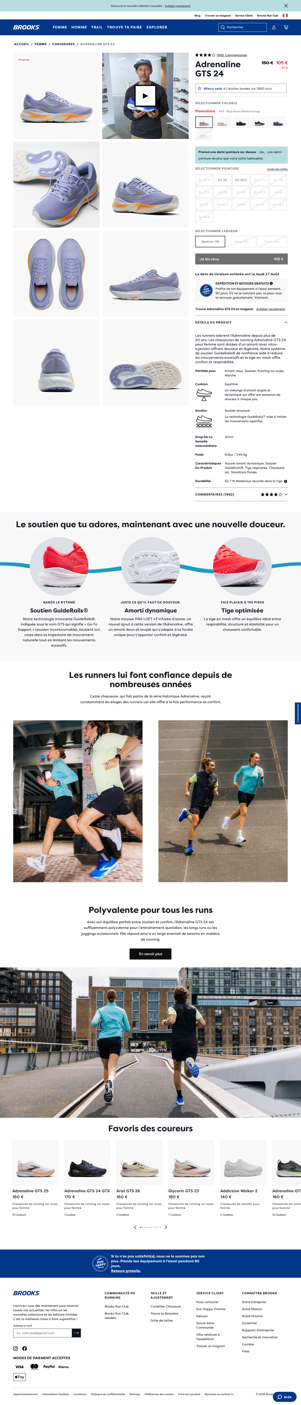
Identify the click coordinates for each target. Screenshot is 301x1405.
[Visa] (19, 1367)
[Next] (166, 1227)
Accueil (21, 44)
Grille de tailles (161, 1320)
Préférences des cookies (159, 1394)
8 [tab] (155, 1227)
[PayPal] (49, 1367)
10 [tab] (160, 1227)
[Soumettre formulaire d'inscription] (76, 1333)
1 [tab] (140, 1227)
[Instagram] (15, 1348)
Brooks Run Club (267, 15)
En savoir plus (150, 954)
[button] (56, 96)
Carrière (248, 1344)
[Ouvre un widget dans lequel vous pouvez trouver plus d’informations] (285, 1397)
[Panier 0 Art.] (286, 27)
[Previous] (135, 1227)
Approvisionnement (25, 1394)
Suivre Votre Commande (205, 1325)
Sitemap (134, 1394)
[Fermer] (286, 5)
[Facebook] (24, 1348)
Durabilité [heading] (203, 481)
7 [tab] (153, 1227)
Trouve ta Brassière (164, 1313)
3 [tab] (144, 1227)
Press (245, 1351)
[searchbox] (244, 27)
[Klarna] (63, 1367)
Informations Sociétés (55, 1394)
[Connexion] (274, 27)
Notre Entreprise (254, 1302)
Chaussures (63, 44)
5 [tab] (149, 1227)
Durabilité (249, 1323)
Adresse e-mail (22, 1325)
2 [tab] (142, 1227)
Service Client (244, 15)
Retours (202, 1316)
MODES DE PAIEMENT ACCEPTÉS (41, 1358)
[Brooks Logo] (47, 1294)
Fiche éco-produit (189, 1394)
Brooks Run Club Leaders (117, 1316)
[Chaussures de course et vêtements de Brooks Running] (26, 27)
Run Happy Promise (210, 1309)
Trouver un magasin (218, 15)
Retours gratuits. (126, 1271)
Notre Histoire (252, 1316)
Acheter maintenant (177, 5)
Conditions (80, 1394)
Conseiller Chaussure (165, 1306)
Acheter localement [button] (270, 309)
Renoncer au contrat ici (219, 1394)
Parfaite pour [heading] (205, 371)
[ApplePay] (19, 1377)
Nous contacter (207, 1302)
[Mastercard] (34, 1367)
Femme (41, 44)
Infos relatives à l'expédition (208, 1337)
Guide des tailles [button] (277, 169)
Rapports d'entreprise (258, 1330)
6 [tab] (151, 1227)
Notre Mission (252, 1309)
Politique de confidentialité (108, 1394)
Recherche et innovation (260, 1337)
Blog (198, 15)
